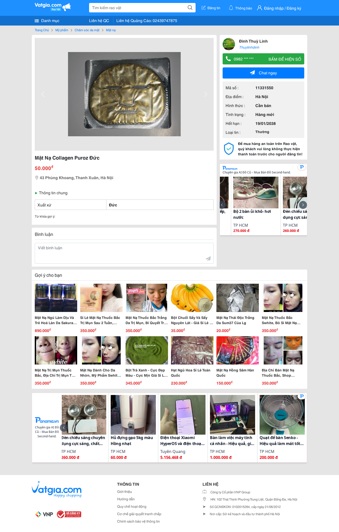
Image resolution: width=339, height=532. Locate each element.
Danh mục (49, 20)
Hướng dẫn (126, 498)
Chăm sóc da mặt (87, 30)
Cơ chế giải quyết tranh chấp (139, 513)
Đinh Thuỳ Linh (253, 41)
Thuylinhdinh (249, 47)
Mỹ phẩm (61, 30)
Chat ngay (268, 72)
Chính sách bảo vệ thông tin (138, 521)
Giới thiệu (124, 491)
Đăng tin (213, 7)
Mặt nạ (111, 30)
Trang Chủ (42, 30)
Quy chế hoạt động (131, 506)
